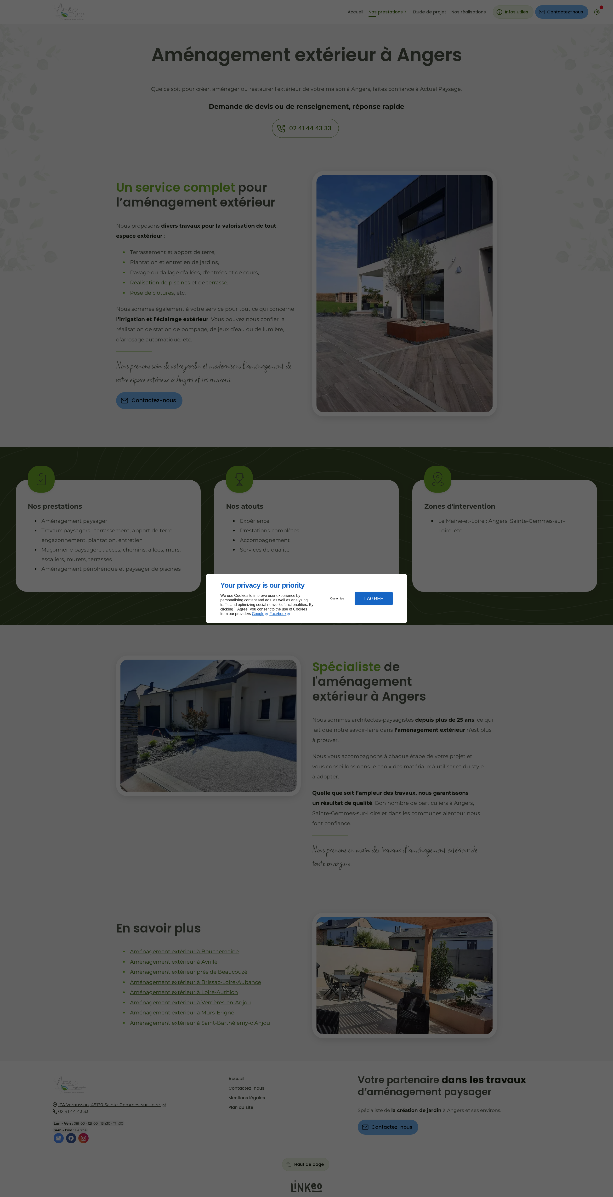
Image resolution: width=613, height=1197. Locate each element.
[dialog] (306, 598)
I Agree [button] (373, 598)
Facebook (277, 614)
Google (258, 614)
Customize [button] (337, 598)
